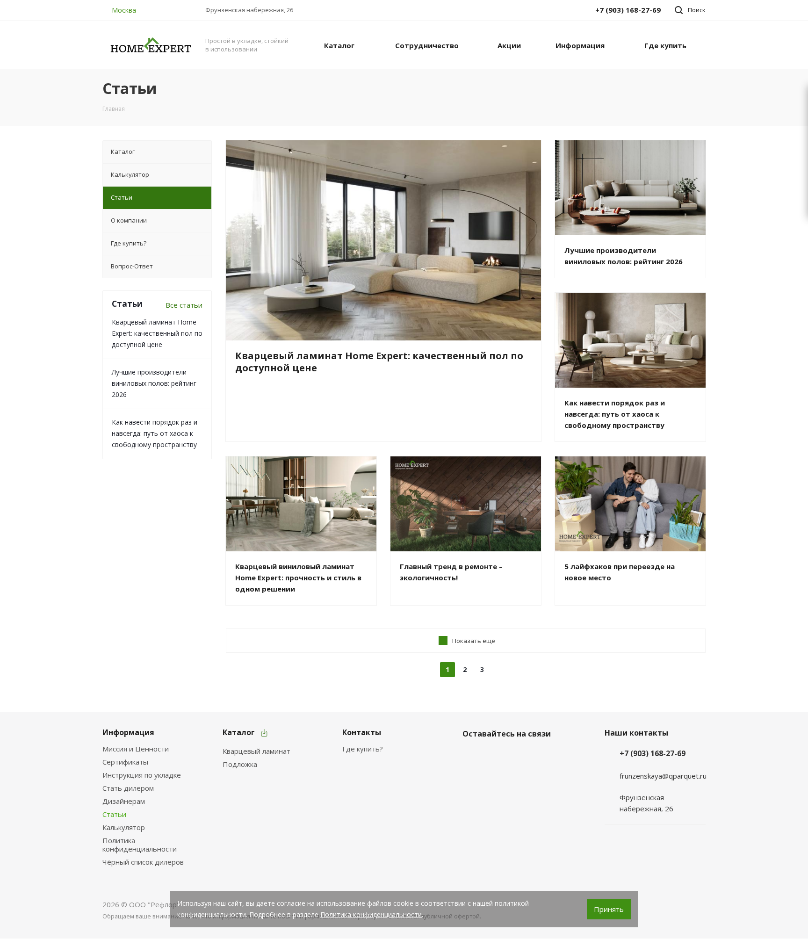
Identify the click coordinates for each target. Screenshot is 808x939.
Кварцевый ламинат (256, 751)
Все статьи (184, 305)
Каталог (239, 732)
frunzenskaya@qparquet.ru (663, 775)
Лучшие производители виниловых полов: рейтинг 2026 (154, 383)
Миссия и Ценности (135, 748)
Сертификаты (125, 761)
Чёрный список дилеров (143, 862)
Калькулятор (123, 827)
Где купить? (362, 748)
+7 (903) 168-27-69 (652, 753)
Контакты (361, 732)
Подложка (240, 764)
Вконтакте (471, 755)
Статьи (114, 814)
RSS (695, 89)
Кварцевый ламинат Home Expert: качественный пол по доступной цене (157, 333)
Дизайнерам (123, 801)
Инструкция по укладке (141, 775)
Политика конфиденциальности (139, 844)
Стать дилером (128, 788)
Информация (128, 732)
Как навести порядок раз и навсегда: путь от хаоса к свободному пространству (154, 433)
